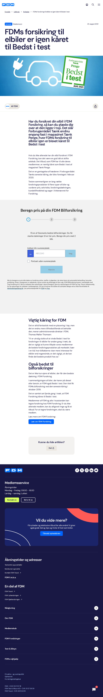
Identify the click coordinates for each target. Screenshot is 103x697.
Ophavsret (8, 676)
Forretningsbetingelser (13, 679)
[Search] (93, 5)
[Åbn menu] (99, 5)
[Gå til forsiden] (8, 4)
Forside (7, 12)
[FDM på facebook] (77, 470)
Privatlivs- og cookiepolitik (14, 674)
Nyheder (26, 12)
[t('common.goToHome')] (13, 470)
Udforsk (17, 12)
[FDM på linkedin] (91, 470)
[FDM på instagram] (87, 470)
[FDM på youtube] (96, 470)
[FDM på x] (82, 470)
